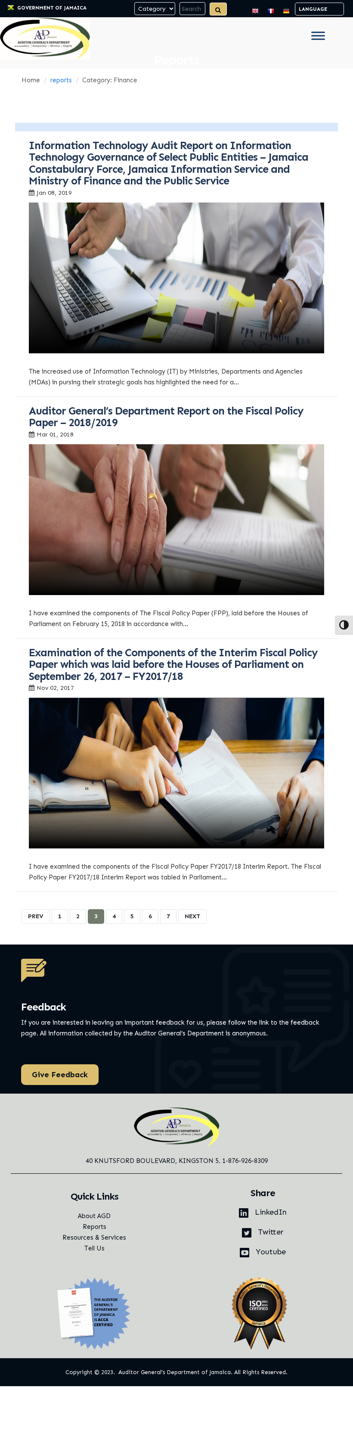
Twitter (270, 1232)
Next (192, 916)
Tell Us (94, 1248)
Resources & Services (94, 1237)
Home (31, 80)
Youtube (270, 1251)
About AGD (94, 1216)
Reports (94, 1227)
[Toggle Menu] (318, 35)
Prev (35, 916)
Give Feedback (60, 1074)
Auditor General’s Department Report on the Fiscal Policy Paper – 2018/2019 (166, 417)
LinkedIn (270, 1212)
